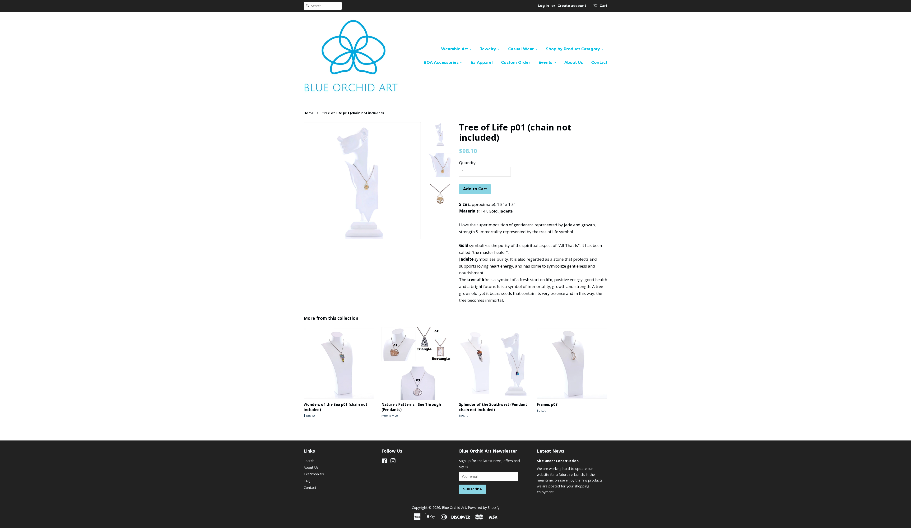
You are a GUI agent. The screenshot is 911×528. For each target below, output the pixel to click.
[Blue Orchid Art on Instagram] (392, 461)
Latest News (550, 451)
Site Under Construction (558, 461)
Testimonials (314, 474)
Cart (603, 6)
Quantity (467, 162)
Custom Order (515, 62)
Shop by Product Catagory (573, 49)
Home (309, 113)
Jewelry (488, 49)
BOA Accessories (442, 62)
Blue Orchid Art (454, 507)
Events (546, 62)
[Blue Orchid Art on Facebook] (384, 461)
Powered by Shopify (483, 507)
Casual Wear (521, 49)
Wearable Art (455, 49)
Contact (599, 62)
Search (309, 461)
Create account (572, 6)
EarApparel (482, 62)
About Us (573, 62)
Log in (543, 6)
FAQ (307, 481)
